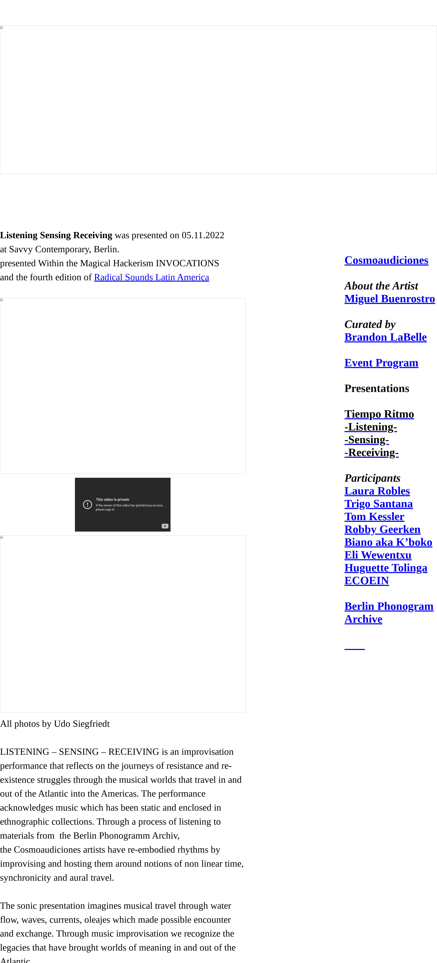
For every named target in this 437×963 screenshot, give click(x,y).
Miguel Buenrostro (389, 298)
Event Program (381, 362)
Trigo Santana (378, 503)
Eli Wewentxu (378, 555)
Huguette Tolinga (385, 567)
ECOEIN (366, 580)
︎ (350, 644)
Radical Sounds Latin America (151, 277)
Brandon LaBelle (385, 337)
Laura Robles (377, 491)
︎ (360, 644)
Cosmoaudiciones (386, 260)
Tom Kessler (374, 516)
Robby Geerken (382, 529)
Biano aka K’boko (388, 542)
